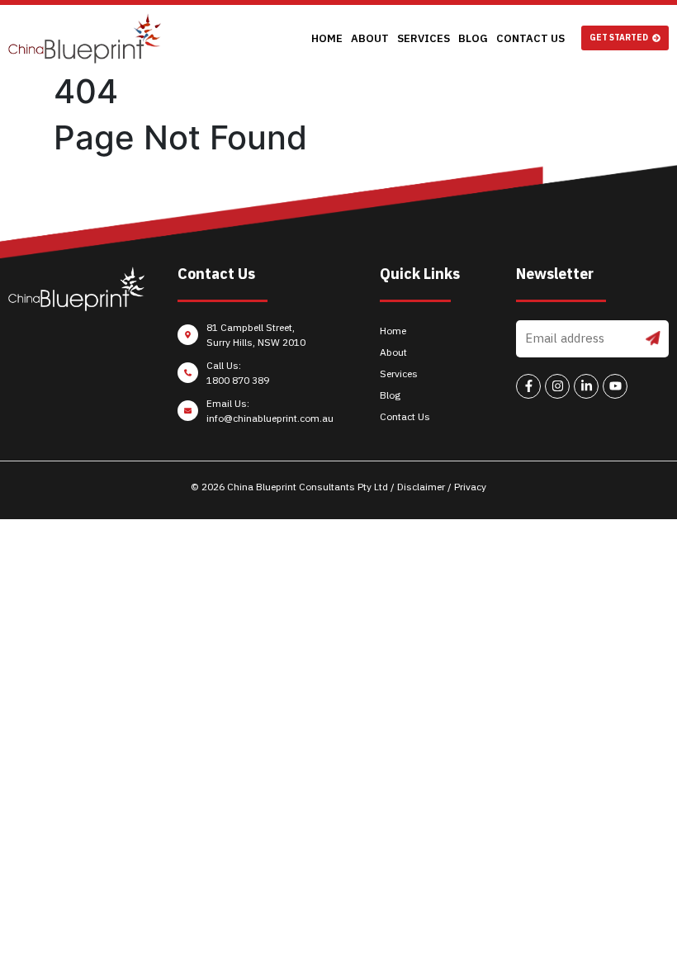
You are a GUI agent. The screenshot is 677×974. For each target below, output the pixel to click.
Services (423, 38)
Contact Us (530, 38)
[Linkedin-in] (586, 386)
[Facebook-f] (528, 386)
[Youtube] (615, 386)
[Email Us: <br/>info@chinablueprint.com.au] (258, 415)
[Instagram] (557, 386)
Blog (473, 38)
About (370, 38)
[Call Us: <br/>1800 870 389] (258, 377)
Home (327, 38)
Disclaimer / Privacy (441, 486)
